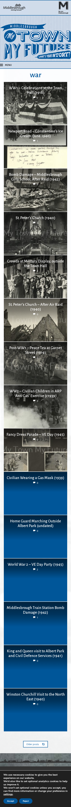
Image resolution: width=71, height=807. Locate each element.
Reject (26, 801)
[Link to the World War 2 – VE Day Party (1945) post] (35, 579)
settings (8, 794)
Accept (10, 801)
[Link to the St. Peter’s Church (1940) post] (35, 233)
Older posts (32, 744)
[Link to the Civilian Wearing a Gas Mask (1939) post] (35, 493)
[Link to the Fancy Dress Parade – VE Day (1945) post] (35, 449)
